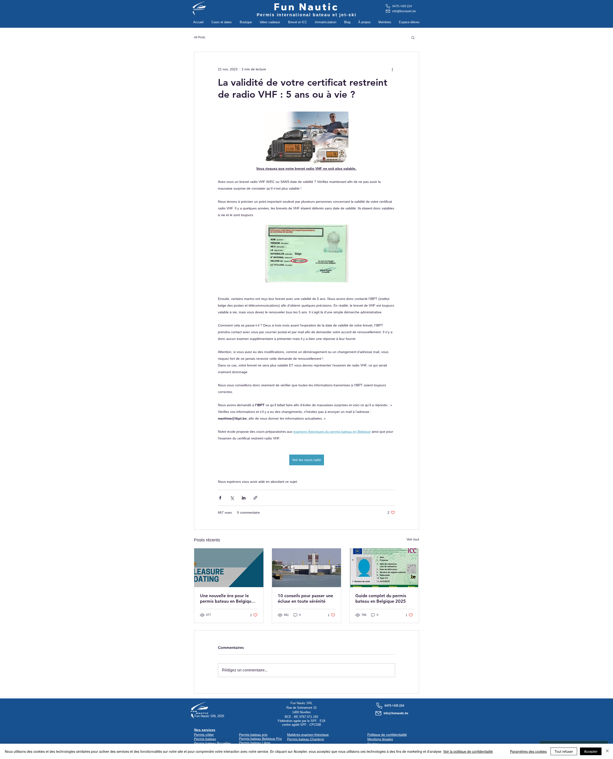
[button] (221, 22)
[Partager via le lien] (255, 497)
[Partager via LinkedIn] (243, 497)
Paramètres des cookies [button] (528, 751)
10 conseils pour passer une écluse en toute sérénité (305, 598)
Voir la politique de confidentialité (468, 751)
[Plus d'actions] (392, 69)
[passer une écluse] (306, 567)
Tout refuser (564, 751)
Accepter (590, 751)
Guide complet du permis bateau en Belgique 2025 (380, 598)
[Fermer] (607, 751)
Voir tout (413, 539)
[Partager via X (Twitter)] (232, 497)
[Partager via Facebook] (220, 497)
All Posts (199, 37)
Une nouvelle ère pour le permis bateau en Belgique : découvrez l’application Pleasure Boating (228, 598)
